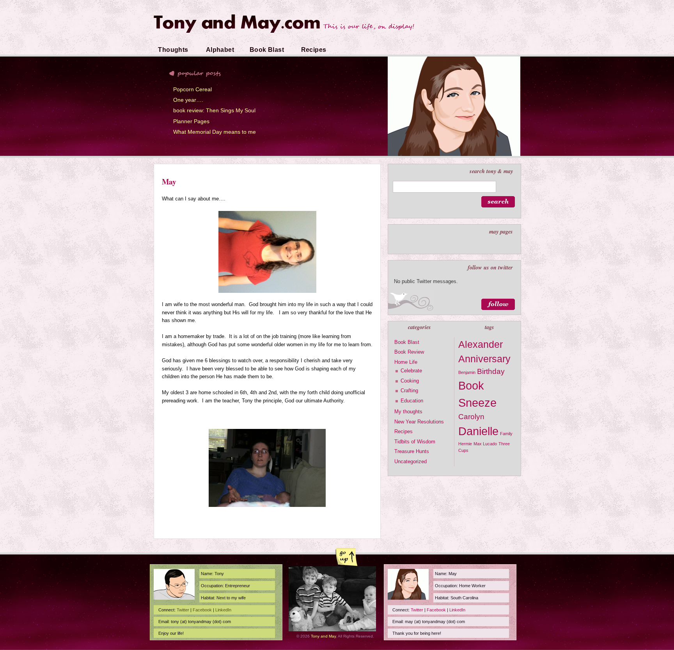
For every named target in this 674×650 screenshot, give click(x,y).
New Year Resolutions (419, 422)
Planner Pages (191, 121)
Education (412, 401)
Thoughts (173, 49)
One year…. (188, 100)
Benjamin (466, 372)
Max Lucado (485, 443)
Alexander (480, 344)
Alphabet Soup (220, 56)
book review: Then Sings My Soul (214, 110)
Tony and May (323, 636)
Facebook (202, 609)
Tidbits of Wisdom (414, 442)
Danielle (478, 431)
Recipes (313, 49)
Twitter (183, 609)
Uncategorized (410, 461)
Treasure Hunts (411, 451)
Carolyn (471, 417)
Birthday (491, 371)
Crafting (409, 390)
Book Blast (267, 49)
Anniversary (484, 359)
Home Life (405, 362)
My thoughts (408, 411)
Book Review (409, 352)
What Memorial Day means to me (214, 132)
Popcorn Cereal (192, 89)
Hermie (465, 443)
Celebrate (411, 371)
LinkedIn (223, 609)
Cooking (410, 381)
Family (506, 433)
